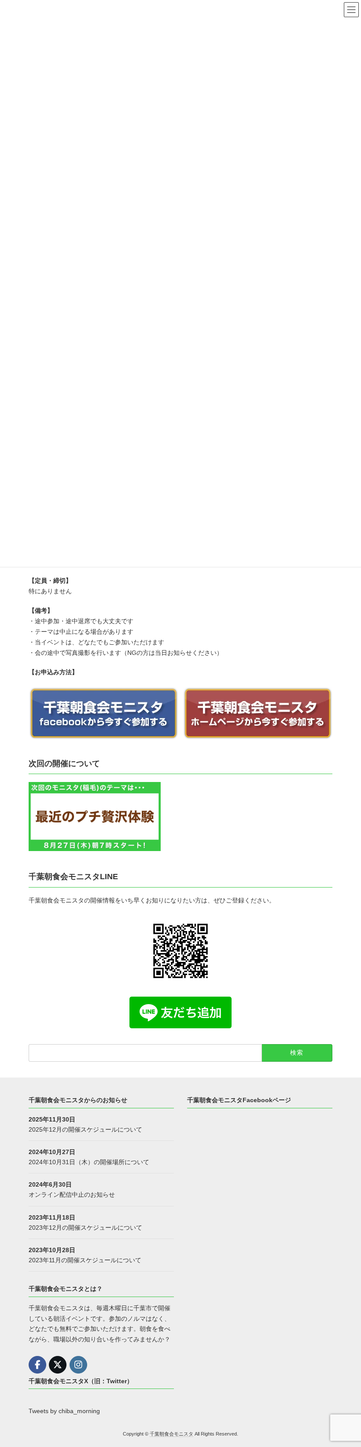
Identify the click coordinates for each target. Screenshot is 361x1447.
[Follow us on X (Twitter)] (57, 1365)
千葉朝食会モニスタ (171, 1433)
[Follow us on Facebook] (37, 1365)
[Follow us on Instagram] (78, 1365)
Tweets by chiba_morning (64, 1410)
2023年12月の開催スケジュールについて (85, 1227)
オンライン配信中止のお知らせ (72, 1194)
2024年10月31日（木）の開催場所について (89, 1162)
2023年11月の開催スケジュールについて (85, 1260)
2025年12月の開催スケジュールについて (85, 1129)
